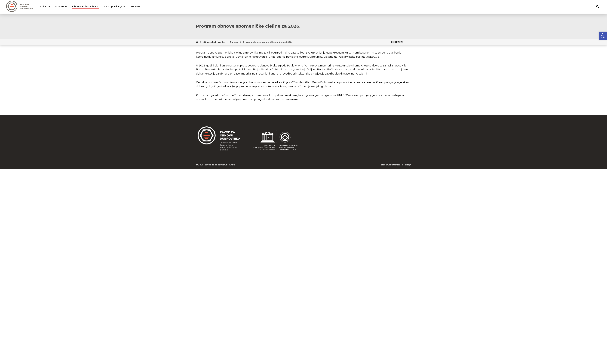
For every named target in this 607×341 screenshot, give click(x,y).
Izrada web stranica (390, 165)
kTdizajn (406, 165)
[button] (603, 36)
